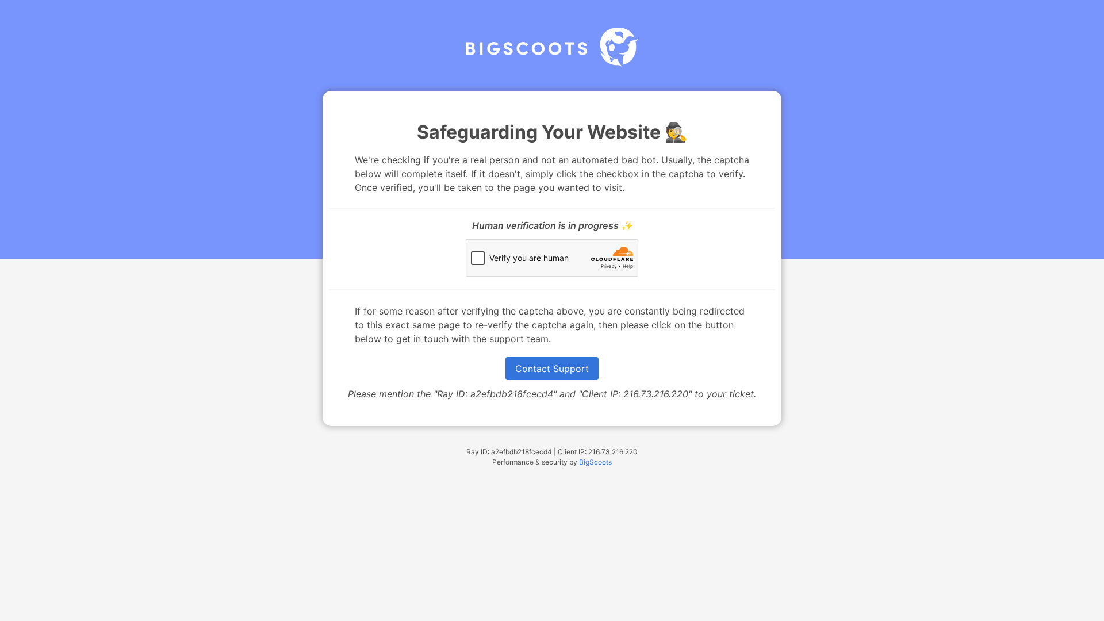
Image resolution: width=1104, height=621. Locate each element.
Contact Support (552, 368)
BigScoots (595, 462)
